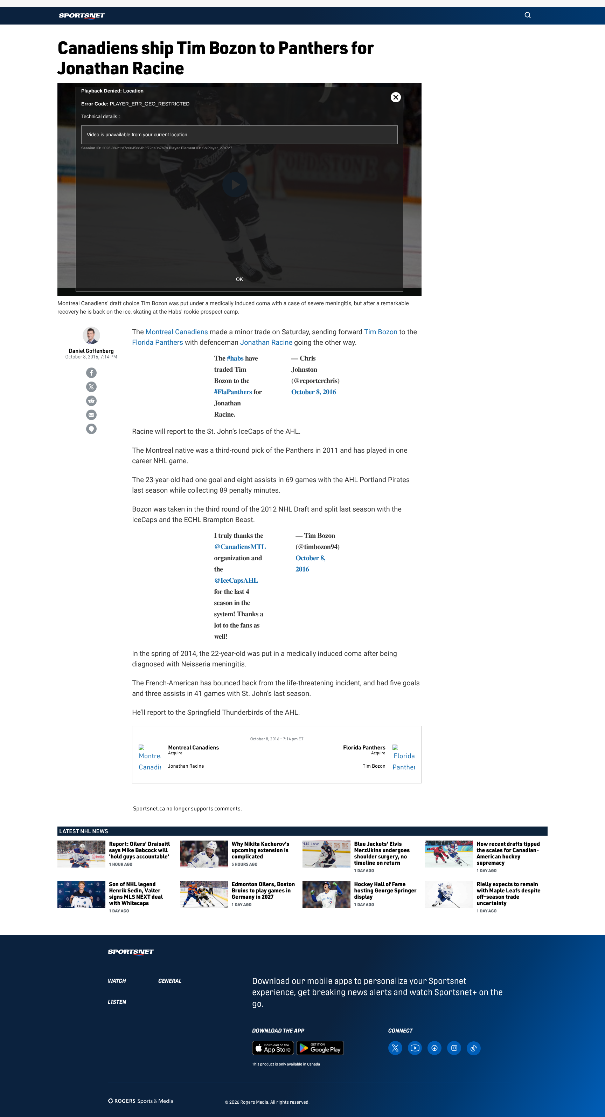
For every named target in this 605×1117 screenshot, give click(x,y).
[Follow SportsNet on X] (395, 1047)
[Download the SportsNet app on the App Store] (273, 1047)
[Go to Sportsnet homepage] (82, 16)
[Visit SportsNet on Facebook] (434, 1047)
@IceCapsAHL (236, 580)
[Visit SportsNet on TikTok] (474, 1047)
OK (239, 279)
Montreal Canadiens (177, 332)
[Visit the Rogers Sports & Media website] (140, 1100)
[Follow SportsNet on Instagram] (454, 1047)
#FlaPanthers (233, 391)
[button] (527, 16)
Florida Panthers (157, 342)
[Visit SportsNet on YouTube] (415, 1047)
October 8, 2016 (313, 391)
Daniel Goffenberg (91, 350)
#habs (235, 358)
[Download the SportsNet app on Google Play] (320, 1047)
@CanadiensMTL (240, 546)
